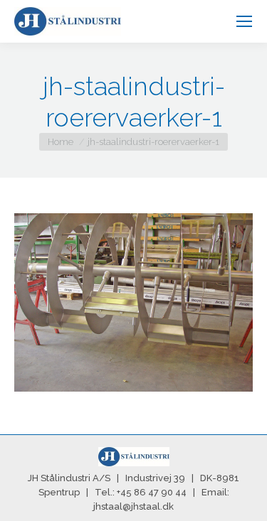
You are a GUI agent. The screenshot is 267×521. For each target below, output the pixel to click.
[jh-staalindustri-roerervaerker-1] (133, 302)
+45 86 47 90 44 (152, 492)
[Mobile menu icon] (244, 21)
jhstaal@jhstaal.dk (133, 506)
